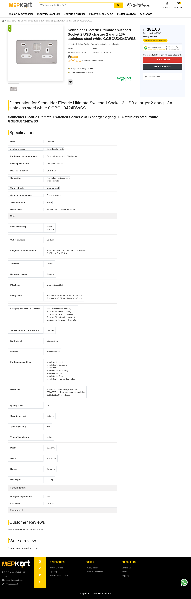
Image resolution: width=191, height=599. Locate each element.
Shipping (125, 575)
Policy (90, 562)
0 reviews (86, 61)
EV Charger (146, 14)
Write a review (97, 61)
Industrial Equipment (101, 14)
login (18, 548)
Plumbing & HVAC (126, 14)
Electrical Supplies (48, 14)
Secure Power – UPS (59, 575)
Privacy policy (92, 568)
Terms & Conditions (94, 572)
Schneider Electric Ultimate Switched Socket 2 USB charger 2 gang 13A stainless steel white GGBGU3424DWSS (49, 21)
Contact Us (126, 568)
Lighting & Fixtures (74, 14)
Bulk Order (164, 67)
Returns (125, 572)
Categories (57, 562)
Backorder (163, 60)
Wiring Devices (56, 568)
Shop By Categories (22, 14)
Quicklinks (129, 562)
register (27, 548)
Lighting (53, 572)
